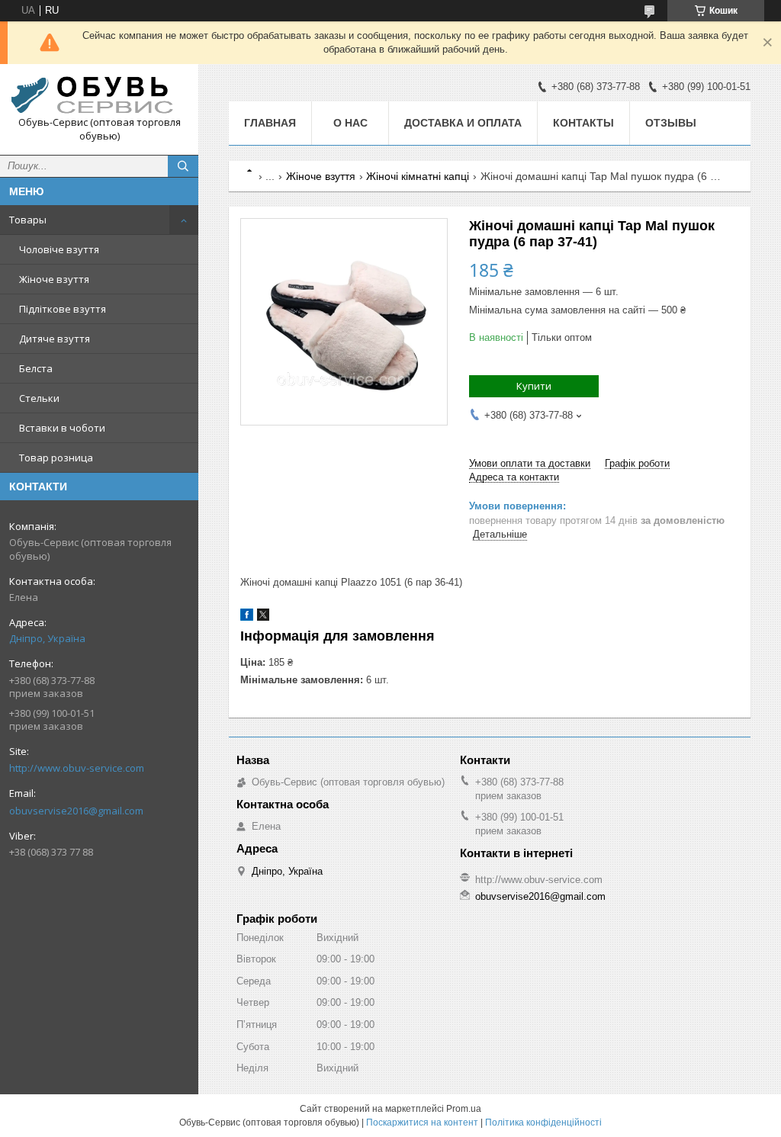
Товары (28, 219)
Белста (36, 368)
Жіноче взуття (54, 279)
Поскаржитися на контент (422, 1122)
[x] (263, 617)
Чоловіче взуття (59, 249)
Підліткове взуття (62, 309)
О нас (350, 123)
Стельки (39, 398)
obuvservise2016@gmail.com (76, 810)
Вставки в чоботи (62, 428)
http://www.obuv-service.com (76, 768)
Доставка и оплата (463, 123)
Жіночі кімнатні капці (417, 176)
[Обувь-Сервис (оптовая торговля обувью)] (99, 95)
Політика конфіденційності (543, 1122)
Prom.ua (463, 1108)
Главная (270, 123)
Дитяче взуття (54, 338)
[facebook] (246, 617)
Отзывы (670, 123)
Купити (533, 386)
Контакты (583, 123)
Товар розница (56, 457)
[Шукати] (183, 166)
